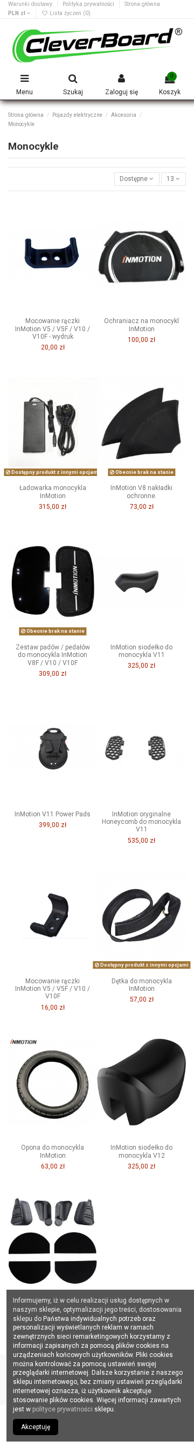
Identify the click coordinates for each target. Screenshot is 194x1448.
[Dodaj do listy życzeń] (39, 309)
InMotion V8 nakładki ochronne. (141, 491)
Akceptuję (35, 1427)
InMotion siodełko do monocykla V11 (141, 651)
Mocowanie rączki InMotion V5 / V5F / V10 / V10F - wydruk (52, 328)
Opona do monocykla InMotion (52, 1151)
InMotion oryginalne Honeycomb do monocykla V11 (141, 822)
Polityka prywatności (89, 4)
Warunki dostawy (31, 4)
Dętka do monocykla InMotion (142, 984)
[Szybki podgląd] (65, 309)
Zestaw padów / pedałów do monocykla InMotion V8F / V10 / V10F (53, 655)
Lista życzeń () (69, 13)
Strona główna (142, 4)
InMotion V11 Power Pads (53, 814)
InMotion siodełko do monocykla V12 (141, 1151)
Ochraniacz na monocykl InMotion (141, 324)
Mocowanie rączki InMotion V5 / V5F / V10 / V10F (52, 989)
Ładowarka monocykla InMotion (52, 491)
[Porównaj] (52, 309)
